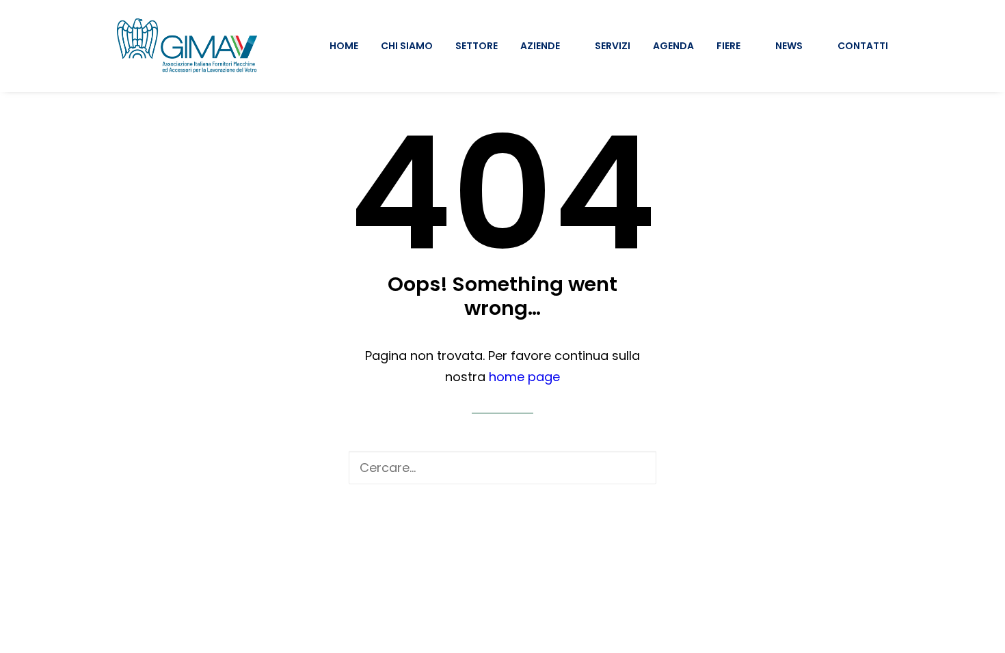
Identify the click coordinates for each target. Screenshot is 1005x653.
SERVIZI (612, 46)
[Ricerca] (502, 467)
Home (344, 46)
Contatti (863, 46)
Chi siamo (407, 46)
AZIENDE (540, 46)
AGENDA (673, 46)
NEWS (789, 46)
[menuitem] (349, 46)
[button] (635, 467)
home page (524, 376)
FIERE (728, 46)
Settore (476, 46)
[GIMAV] (187, 45)
